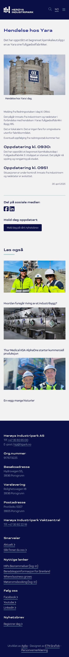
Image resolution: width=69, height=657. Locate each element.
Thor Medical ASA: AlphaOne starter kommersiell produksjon (34, 352)
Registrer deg (12, 624)
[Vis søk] (50, 9)
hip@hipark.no (22, 444)
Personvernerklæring (34, 650)
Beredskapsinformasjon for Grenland (27, 571)
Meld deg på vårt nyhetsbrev (23, 227)
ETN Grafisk (52, 645)
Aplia (25, 645)
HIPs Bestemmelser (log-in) (21, 566)
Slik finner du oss (14, 549)
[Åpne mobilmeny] (63, 9)
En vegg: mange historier (19, 400)
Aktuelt (9, 544)
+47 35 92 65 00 (18, 440)
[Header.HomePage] (18, 9)
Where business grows (18, 576)
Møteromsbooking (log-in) (20, 581)
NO (57, 9)
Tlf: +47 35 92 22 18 (15, 524)
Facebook (10, 597)
